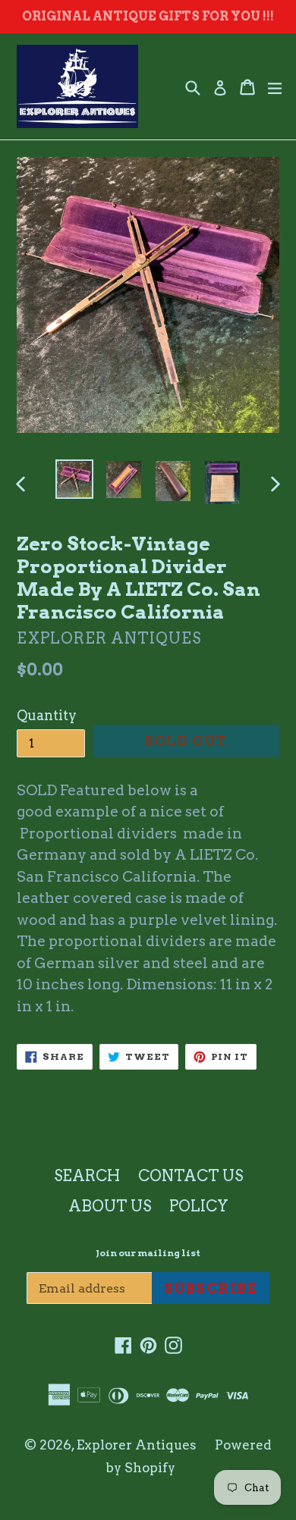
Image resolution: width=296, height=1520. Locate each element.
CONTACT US (190, 1176)
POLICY (198, 1206)
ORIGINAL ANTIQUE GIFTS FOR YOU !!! (148, 16)
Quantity (47, 715)
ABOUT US (109, 1206)
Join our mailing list (148, 1253)
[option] (74, 479)
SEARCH (87, 1176)
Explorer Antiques (137, 1445)
